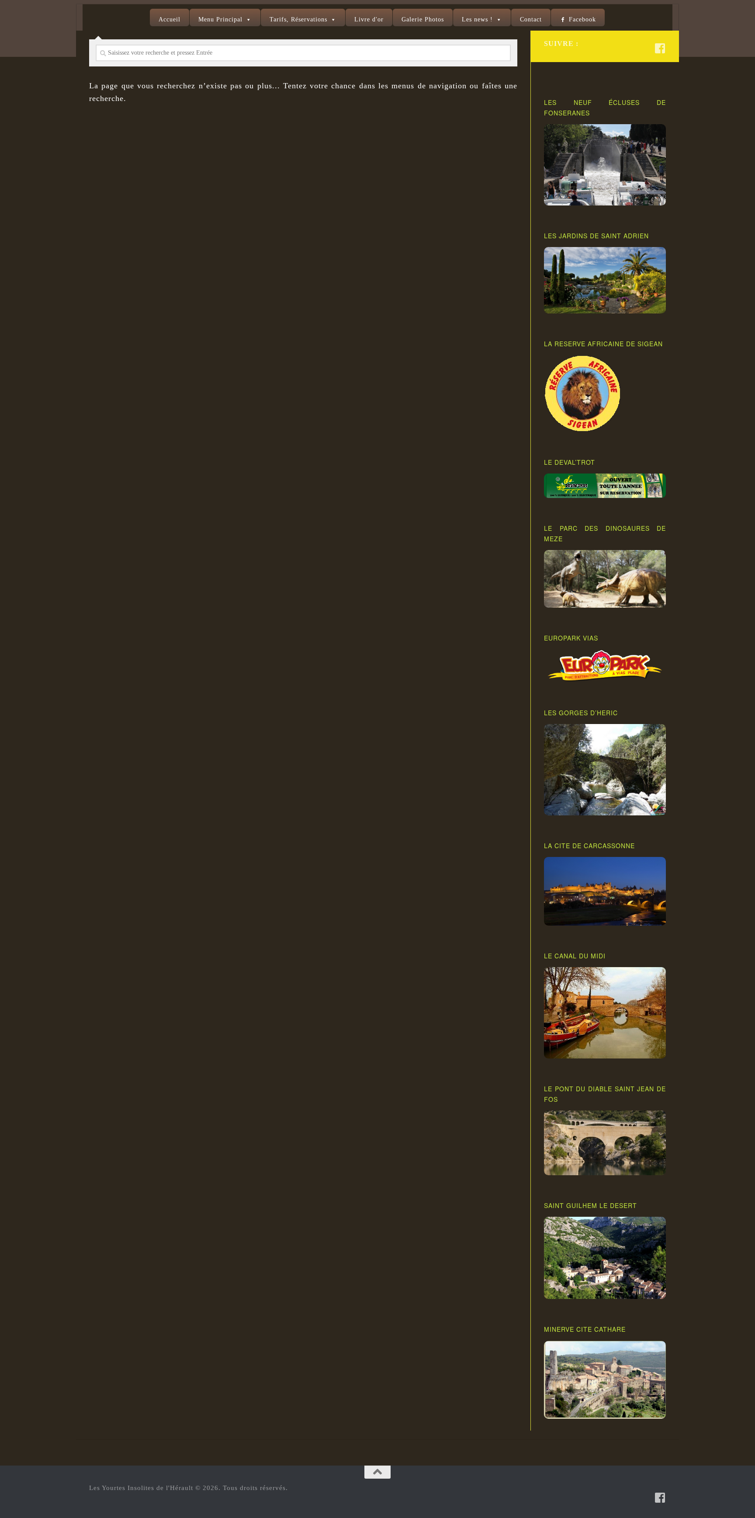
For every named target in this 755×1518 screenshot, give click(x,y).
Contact (531, 19)
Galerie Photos (423, 19)
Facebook (582, 19)
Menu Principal (220, 19)
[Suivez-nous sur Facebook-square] (660, 48)
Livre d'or (369, 19)
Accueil (169, 19)
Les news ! (477, 19)
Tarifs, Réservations (298, 19)
